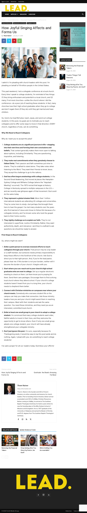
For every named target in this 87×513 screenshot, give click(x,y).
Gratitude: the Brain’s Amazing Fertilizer (45, 374)
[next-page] (6, 457)
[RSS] (27, 419)
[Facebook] (4, 41)
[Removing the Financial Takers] (10, 440)
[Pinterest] (14, 41)
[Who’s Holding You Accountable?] (48, 440)
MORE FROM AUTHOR (28, 430)
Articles (13, 14)
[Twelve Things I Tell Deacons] (62, 77)
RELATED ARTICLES (10, 430)
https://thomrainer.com (24, 389)
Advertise (13, 1)
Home (7, 14)
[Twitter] (9, 41)
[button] (82, 14)
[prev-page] (3, 457)
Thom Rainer (8, 36)
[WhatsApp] (19, 41)
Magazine (23, 14)
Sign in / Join (5, 1)
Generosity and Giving (20, 23)
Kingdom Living (32, 23)
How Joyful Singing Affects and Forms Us (14, 374)
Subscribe (21, 1)
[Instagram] (23, 419)
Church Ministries (13, 20)
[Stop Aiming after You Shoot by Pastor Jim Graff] (29, 440)
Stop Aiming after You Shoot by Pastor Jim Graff (28, 450)
